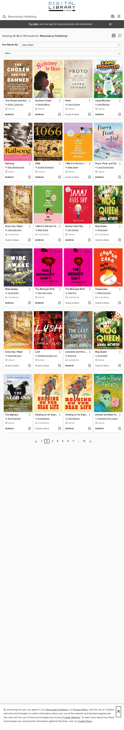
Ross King (72, 356)
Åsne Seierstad (14, 418)
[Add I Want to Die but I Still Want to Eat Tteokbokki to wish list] (59, 240)
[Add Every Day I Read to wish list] (29, 240)
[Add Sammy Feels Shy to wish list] (89, 240)
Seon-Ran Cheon (45, 293)
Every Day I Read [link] (14, 226)
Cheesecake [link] (101, 289)
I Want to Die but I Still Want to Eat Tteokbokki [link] (46, 226)
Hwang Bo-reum (14, 230)
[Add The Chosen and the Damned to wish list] (29, 115)
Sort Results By (10, 44)
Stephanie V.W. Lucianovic (108, 418)
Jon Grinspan (13, 293)
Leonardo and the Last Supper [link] (76, 352)
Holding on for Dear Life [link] (46, 414)
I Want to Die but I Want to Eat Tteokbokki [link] (76, 163)
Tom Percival (73, 230)
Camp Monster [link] (102, 100)
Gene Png (72, 293)
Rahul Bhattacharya (16, 167)
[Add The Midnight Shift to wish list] (59, 303)
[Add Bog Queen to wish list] (119, 240)
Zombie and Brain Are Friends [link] (106, 414)
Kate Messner (103, 104)
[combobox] (55, 16)
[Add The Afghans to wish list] (29, 429)
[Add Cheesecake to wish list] (119, 303)
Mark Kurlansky (104, 293)
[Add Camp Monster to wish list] (119, 115)
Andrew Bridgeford (46, 167)
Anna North (103, 230)
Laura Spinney (74, 104)
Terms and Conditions (56, 709)
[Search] (4, 16)
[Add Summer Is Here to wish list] (59, 115)
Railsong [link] (9, 163)
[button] (114, 36)
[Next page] (90, 441)
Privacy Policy (80, 709)
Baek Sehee (73, 167)
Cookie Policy (85, 721)
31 (84, 441)
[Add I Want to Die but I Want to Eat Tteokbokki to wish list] (89, 177)
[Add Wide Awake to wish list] (29, 303)
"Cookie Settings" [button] (71, 717)
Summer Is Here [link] (43, 100)
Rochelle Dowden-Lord (47, 356)
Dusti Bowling (43, 418)
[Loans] (113, 17)
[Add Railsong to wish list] (29, 177)
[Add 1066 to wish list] (59, 177)
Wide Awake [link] (11, 289)
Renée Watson (44, 104)
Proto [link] (68, 100)
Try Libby (33, 24)
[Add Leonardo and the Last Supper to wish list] (89, 366)
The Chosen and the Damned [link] (16, 100)
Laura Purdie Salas (106, 167)
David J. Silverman (15, 104)
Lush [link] (37, 352)
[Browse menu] (119, 16)
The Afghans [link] (11, 414)
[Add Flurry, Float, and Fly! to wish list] (119, 177)
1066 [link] (37, 163)
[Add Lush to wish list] (59, 366)
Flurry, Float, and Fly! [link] (106, 163)
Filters (8, 53)
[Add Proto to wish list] (89, 115)
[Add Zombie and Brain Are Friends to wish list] (119, 429)
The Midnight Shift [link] (45, 289)
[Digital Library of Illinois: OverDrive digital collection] (62, 6)
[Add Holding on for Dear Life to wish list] (59, 429)
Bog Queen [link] (101, 226)
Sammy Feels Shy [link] (74, 226)
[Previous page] (36, 441)
